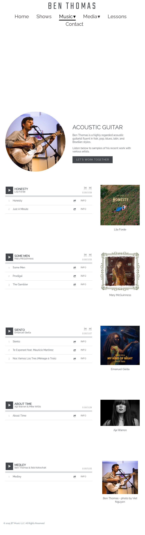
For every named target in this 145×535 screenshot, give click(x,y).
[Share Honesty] (74, 200)
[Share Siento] (74, 341)
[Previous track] (85, 187)
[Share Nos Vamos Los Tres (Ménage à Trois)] (74, 358)
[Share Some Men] (74, 267)
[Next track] (90, 187)
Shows (44, 16)
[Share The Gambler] (74, 284)
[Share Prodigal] (74, 276)
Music (66, 16)
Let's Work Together (92, 159)
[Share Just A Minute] (74, 209)
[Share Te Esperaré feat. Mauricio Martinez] (74, 350)
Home (22, 16)
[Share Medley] (74, 476)
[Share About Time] (74, 416)
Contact (74, 24)
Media (90, 16)
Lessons (117, 16)
